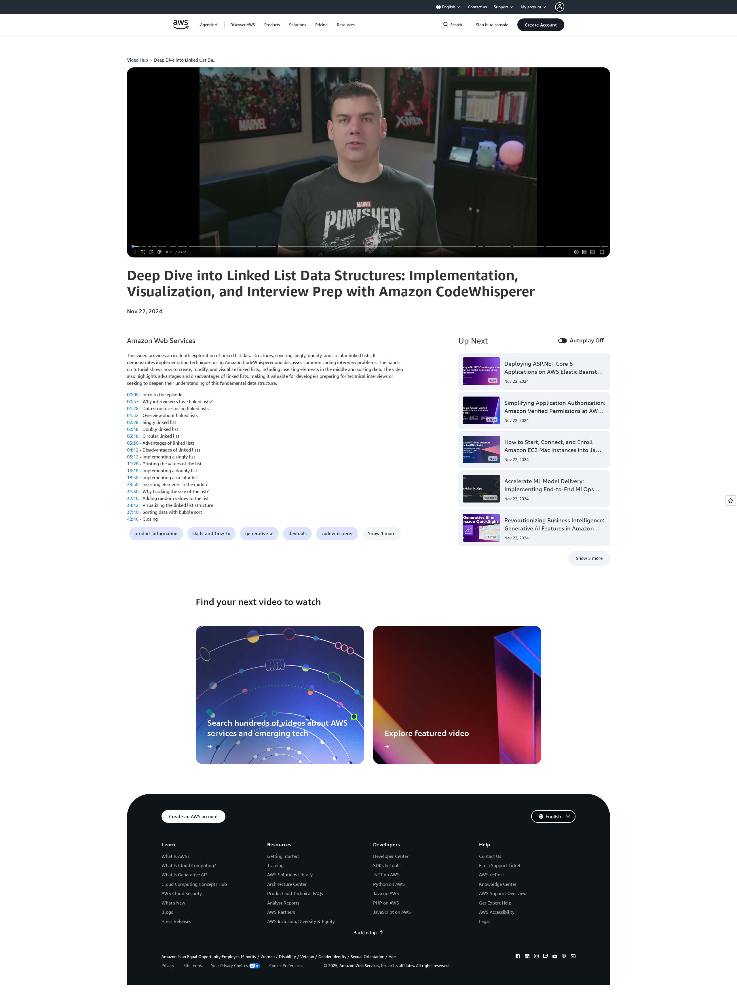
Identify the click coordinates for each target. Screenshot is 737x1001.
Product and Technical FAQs (295, 893)
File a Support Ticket (500, 865)
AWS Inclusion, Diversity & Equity (301, 921)
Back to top (365, 932)
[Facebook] (518, 957)
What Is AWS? (175, 856)
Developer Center (391, 856)
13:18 (132, 470)
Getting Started (283, 856)
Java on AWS (386, 893)
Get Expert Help (495, 903)
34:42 (132, 505)
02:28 (132, 422)
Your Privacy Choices (229, 965)
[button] (243, 25)
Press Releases (176, 921)
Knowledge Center (497, 884)
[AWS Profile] (559, 7)
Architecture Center (287, 884)
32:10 (132, 498)
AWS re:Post (491, 874)
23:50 (132, 484)
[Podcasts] (564, 957)
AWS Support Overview (503, 893)
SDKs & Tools (386, 865)
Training (275, 865)
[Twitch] (545, 957)
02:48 (132, 429)
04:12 (132, 450)
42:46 (132, 519)
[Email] (573, 957)
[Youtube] (554, 957)
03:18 (132, 436)
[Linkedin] (527, 957)
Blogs (167, 912)
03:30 (132, 443)
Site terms (192, 965)
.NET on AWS (386, 874)
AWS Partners (281, 912)
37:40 (132, 512)
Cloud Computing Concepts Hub (194, 884)
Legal (484, 921)
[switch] (562, 340)
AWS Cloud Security (182, 893)
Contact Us (490, 856)
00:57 (132, 401)
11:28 (132, 464)
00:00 (132, 394)
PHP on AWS (386, 903)
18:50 (132, 477)
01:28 (132, 408)
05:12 (132, 457)
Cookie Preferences (286, 965)
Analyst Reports (283, 903)
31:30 (132, 491)
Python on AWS (389, 884)
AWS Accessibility (496, 912)
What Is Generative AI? (184, 874)
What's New (173, 903)
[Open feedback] (730, 500)
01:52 (132, 415)
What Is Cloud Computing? (189, 865)
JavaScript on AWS (392, 912)
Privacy (168, 965)
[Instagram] (536, 957)
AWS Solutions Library (290, 874)
